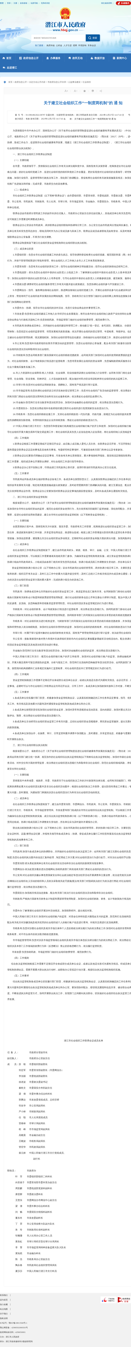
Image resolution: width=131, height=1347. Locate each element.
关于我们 (4, 1314)
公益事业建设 (74, 82)
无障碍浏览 (45, 3)
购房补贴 (51, 45)
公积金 (59, 45)
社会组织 (87, 82)
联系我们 (4, 1295)
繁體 (2, 3)
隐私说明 (4, 1318)
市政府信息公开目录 (57, 82)
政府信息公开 (21, 82)
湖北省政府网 (106, 3)
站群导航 (34, 3)
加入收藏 (4, 1304)
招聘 (75, 45)
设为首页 (4, 1300)
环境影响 (82, 45)
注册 (15, 3)
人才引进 (67, 45)
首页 (10, 82)
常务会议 (92, 45)
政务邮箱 (24, 3)
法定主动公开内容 (37, 82)
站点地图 (4, 1309)
